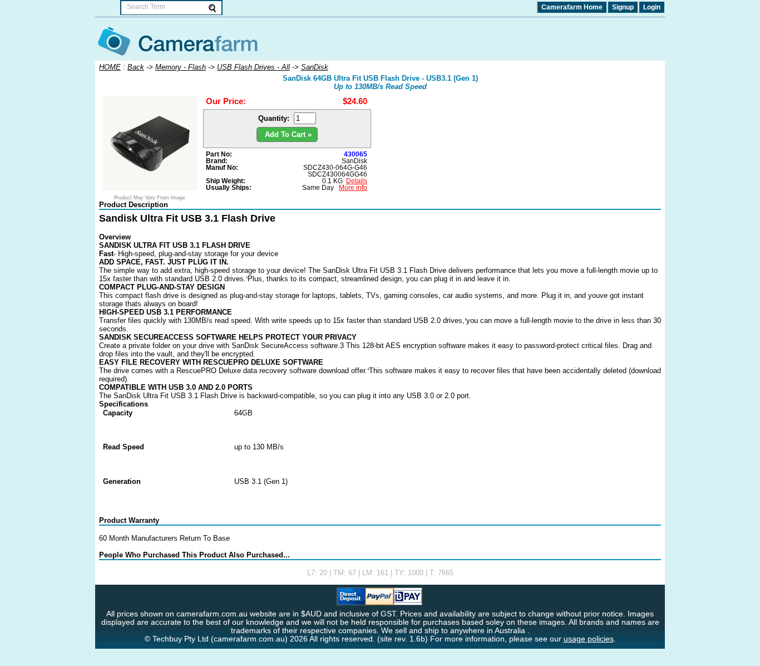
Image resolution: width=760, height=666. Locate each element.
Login (651, 7)
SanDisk (354, 161)
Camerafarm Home (572, 7)
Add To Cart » (287, 134)
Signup (623, 7)
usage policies (589, 639)
